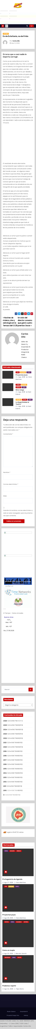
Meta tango (20, 390)
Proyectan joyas (22, 375)
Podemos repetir (9, 986)
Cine (18, 372)
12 (22, 725)
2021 (4, 743)
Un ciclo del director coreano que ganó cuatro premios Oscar (25, 321)
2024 (5, 730)
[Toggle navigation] (6, 26)
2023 (5, 734)
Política (7, 922)
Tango (18, 384)
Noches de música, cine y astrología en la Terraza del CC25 (10, 321)
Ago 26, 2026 (8, 918)
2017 (4, 760)
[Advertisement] (18, 143)
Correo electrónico (10, 484)
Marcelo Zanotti (20, 953)
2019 (4, 751)
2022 (5, 738)
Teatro (24, 399)
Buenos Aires (8, 617)
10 (19, 725)
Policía (19, 957)
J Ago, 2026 (21, 377)
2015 (4, 769)
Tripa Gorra (19, 989)
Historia (26, 922)
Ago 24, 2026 (8, 989)
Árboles (19, 851)
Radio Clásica (11, 1011)
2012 (4, 782)
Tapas (28, 372)
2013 (4, 777)
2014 (5, 773)
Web (5, 496)
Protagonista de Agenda (12, 879)
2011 (4, 786)
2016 (4, 764)
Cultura (6, 33)
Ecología (12, 851)
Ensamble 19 (24, 1011)
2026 (5, 721)
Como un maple (8, 950)
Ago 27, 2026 (8, 882)
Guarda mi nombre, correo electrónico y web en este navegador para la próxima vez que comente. (18, 513)
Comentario (8, 434)
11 (20, 725)
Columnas (19, 922)
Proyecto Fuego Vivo (13, 1015)
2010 (4, 790)
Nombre (6, 472)
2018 (4, 756)
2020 (5, 747)
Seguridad (7, 957)
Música (18, 387)
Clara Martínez (20, 882)
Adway (26, 1015)
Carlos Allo (16, 41)
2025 (5, 725)
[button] (27, 26)
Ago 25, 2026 (8, 953)
